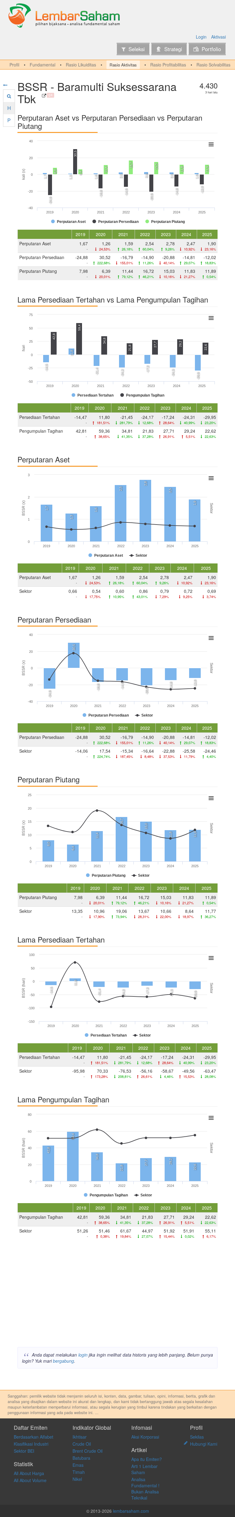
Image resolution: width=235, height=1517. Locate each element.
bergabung (63, 1361)
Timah (79, 1472)
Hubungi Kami (203, 1444)
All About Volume (30, 1480)
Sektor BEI (24, 1451)
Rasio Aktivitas (123, 65)
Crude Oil (82, 1444)
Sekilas (197, 1437)
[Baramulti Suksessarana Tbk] (44, 95)
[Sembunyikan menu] (5, 85)
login (83, 1355)
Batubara (81, 1458)
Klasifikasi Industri (31, 1444)
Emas (78, 1465)
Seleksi (137, 49)
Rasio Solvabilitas (213, 65)
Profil (14, 65)
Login (201, 37)
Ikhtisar (80, 1437)
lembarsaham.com (131, 1511)
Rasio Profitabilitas (168, 65)
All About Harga (29, 1473)
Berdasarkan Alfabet (33, 1437)
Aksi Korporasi (145, 1437)
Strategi (173, 49)
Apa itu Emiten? (146, 1459)
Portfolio (211, 49)
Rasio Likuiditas (81, 65)
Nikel (77, 1479)
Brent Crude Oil (88, 1451)
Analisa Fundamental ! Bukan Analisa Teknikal (145, 1488)
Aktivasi (218, 37)
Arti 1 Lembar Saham (144, 1469)
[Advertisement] (117, 1295)
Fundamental (42, 65)
